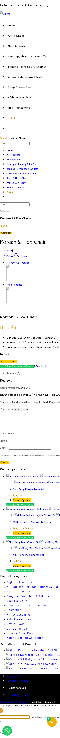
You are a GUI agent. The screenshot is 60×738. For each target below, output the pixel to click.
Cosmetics (13, 610)
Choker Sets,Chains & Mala (21, 173)
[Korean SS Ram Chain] (14, 280)
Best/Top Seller (17, 601)
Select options (22, 500)
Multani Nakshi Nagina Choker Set (33, 522)
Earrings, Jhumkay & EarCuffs (22, 164)
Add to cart (6, 233)
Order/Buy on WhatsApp (18, 366)
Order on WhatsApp (21, 504)
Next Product (14, 284)
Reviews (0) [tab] (13, 373)
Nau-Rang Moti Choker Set (28, 555)
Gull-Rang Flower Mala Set (28, 489)
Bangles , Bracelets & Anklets (22, 169)
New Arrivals (13, 159)
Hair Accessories (15, 187)
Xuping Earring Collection (25, 637)
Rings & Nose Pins (16, 178)
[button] (7, 731)
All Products (13, 155)
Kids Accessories (18, 619)
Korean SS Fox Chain (16, 256)
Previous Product (19, 262)
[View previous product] (7, 262)
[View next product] (23, 284)
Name (4, 440)
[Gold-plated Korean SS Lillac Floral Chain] (14, 302)
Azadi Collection (18, 591)
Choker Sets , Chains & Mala (27, 605)
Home (9, 150)
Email (4, 447)
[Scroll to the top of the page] (1, 710)
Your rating (7, 409)
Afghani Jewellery (16, 183)
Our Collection (16, 628)
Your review (8, 433)
